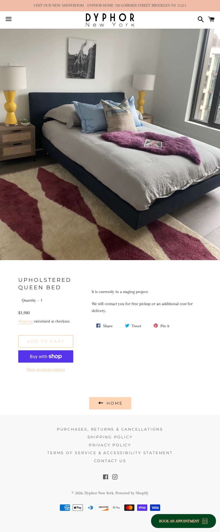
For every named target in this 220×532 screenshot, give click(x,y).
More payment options (46, 369)
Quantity (29, 300)
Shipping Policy (110, 437)
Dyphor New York (99, 493)
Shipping (25, 321)
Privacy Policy (110, 445)
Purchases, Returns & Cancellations (110, 429)
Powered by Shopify (132, 493)
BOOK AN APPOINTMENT (179, 521)
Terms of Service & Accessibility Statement (110, 452)
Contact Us (110, 460)
